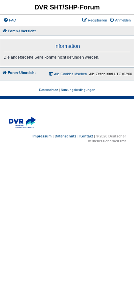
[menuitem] (9, 20)
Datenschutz (65, 136)
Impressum (42, 136)
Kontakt (86, 136)
